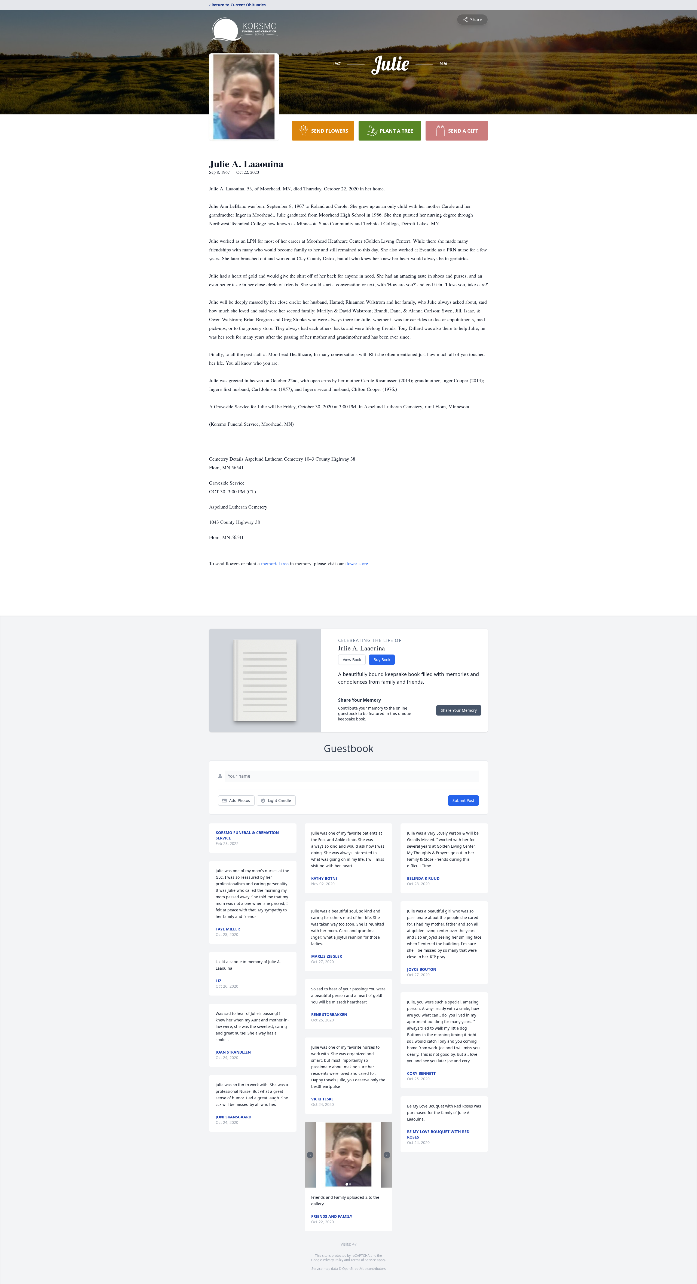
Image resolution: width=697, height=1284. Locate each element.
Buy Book (382, 659)
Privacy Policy (333, 1260)
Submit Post (463, 800)
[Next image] (387, 1155)
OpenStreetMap (354, 1268)
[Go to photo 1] (347, 1184)
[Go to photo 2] (350, 1184)
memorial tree (275, 563)
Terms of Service (363, 1260)
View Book (352, 659)
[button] (348, 1155)
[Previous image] (310, 1155)
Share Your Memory (459, 710)
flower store (356, 563)
